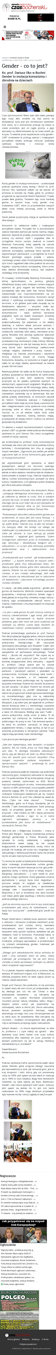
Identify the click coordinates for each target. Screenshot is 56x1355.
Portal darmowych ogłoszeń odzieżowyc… (19, 1270)
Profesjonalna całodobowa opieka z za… (18, 1277)
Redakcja (35, 1339)
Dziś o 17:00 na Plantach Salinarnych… (17, 1199)
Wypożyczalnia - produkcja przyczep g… (17, 1250)
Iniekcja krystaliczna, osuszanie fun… (16, 1274)
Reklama (25, 1339)
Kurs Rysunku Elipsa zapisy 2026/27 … (17, 1253)
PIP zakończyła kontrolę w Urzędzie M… (18, 1206)
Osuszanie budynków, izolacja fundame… (18, 1280)
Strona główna (13, 1339)
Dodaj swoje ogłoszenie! (13, 1284)
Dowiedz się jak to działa (19, 57)
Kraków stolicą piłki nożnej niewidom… (17, 1185)
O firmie (45, 1339)
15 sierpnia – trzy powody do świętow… (18, 1213)
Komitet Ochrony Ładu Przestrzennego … (18, 1195)
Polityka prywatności (28, 1344)
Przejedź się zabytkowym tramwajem (17, 1192)
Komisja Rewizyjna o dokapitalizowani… (18, 1181)
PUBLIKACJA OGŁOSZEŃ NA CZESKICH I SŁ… (20, 1263)
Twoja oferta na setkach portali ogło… (17, 1267)
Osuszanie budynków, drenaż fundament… (19, 1260)
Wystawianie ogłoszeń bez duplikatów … (18, 1257)
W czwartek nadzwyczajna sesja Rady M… (19, 1202)
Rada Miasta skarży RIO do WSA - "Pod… (18, 1188)
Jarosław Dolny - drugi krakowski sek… (17, 1209)
